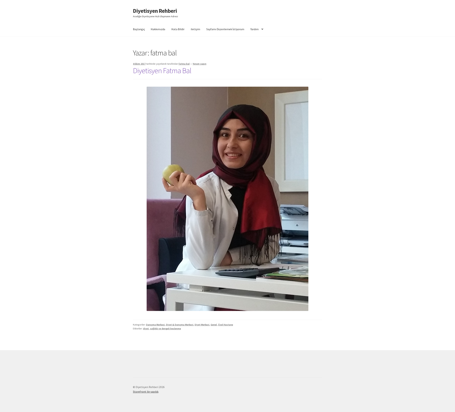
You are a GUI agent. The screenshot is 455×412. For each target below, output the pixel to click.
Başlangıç (139, 29)
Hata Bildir (177, 29)
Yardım (254, 29)
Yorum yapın (199, 63)
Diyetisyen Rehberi (155, 10)
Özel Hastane (225, 324)
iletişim (195, 29)
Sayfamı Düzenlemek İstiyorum (225, 29)
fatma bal (184, 63)
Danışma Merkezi (155, 324)
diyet (146, 328)
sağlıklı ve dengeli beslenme (165, 328)
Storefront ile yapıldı (145, 391)
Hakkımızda (158, 29)
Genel (214, 324)
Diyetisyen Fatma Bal (162, 70)
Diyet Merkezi (202, 324)
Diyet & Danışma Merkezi (179, 324)
